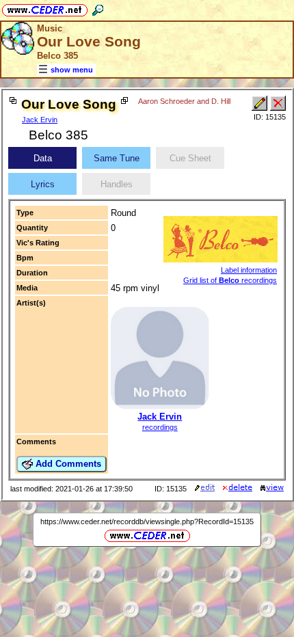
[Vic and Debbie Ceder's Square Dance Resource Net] (45, 8)
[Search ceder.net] (97, 8)
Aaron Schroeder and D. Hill (184, 101)
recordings (160, 427)
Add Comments (67, 464)
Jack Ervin (39, 120)
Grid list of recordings (230, 280)
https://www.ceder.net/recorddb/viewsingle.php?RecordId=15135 (147, 521)
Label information (249, 270)
